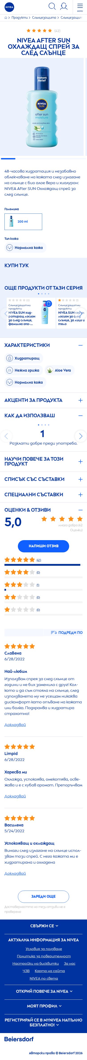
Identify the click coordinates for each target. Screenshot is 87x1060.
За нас (69, 963)
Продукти (20, 18)
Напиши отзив (43, 546)
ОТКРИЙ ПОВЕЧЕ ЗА (42, 991)
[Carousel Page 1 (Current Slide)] (38, 293)
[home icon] (6, 18)
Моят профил (42, 1006)
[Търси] (52, 7)
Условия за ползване (44, 949)
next (81, 313)
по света (44, 978)
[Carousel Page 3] (45, 293)
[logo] (9, 7)
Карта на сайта (50, 971)
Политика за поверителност (44, 956)
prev (6, 313)
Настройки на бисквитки (35, 963)
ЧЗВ (26, 971)
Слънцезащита (44, 18)
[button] (48, 303)
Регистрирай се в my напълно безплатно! (43, 1022)
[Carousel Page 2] (41, 293)
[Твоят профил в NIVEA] (63, 7)
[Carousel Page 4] (48, 293)
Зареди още (43, 896)
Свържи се (42, 926)
